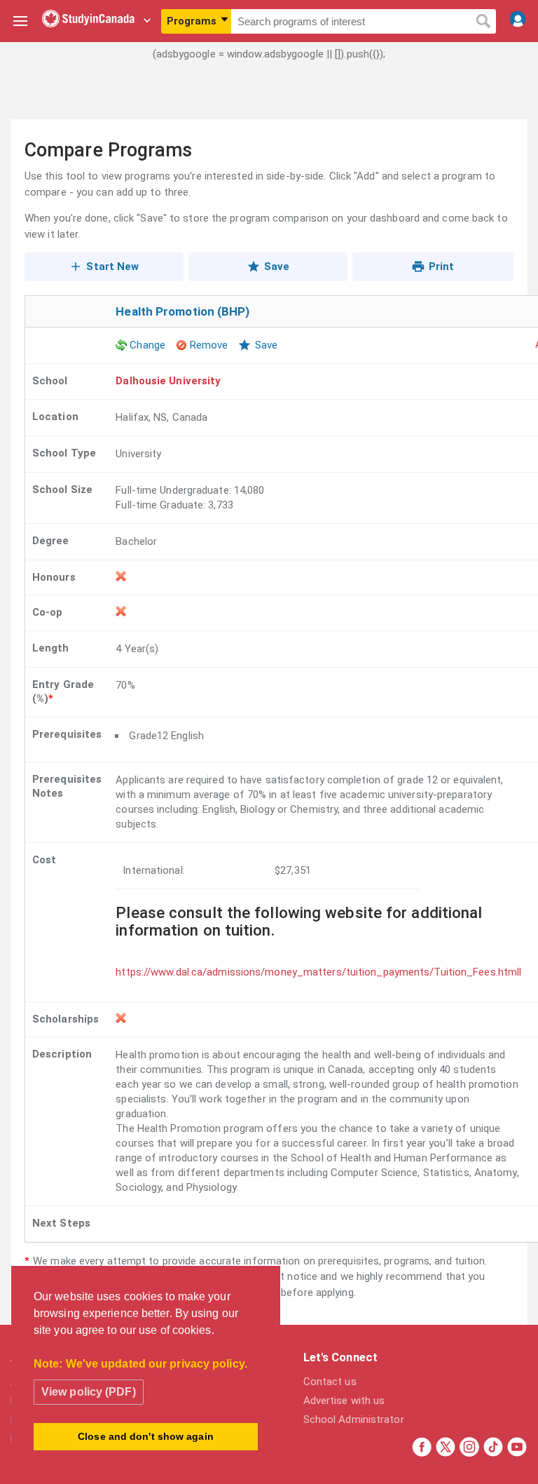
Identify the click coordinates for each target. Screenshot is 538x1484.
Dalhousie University (168, 381)
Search (483, 21)
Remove (209, 345)
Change (147, 345)
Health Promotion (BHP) (182, 311)
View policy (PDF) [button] (88, 1392)
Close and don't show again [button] (146, 1436)
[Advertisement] (269, 101)
